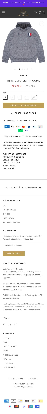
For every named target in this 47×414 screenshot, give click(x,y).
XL (26, 97)
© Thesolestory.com (23, 384)
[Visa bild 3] (24, 69)
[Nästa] (32, 69)
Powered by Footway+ (23, 387)
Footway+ (38, 136)
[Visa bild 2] (22, 69)
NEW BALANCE (9, 367)
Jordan (23, 75)
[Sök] (36, 12)
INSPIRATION (8, 218)
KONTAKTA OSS (9, 210)
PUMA (5, 351)
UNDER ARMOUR (10, 347)
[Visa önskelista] (40, 12)
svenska (32, 378)
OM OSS (6, 214)
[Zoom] (41, 23)
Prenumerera (14, 254)
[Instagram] (10, 324)
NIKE (5, 342)
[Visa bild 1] (19, 69)
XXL (34, 97)
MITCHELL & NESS (10, 355)
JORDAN (6, 338)
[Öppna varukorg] (44, 12)
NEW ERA (7, 359)
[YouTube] (15, 324)
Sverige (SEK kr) (16, 378)
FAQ (5, 206)
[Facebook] (4, 324)
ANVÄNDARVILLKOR (11, 222)
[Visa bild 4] (27, 69)
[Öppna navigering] (3, 12)
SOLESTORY (8, 363)
